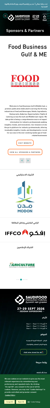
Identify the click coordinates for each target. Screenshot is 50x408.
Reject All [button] (21, 402)
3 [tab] (21, 279)
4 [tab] (23, 279)
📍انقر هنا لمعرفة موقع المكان (33, 352)
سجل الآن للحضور (42, 372)
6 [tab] (26, 279)
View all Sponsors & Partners (25, 152)
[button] (34, 402)
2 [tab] (18, 279)
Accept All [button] (9, 402)
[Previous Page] (22, 160)
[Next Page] (28, 160)
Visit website (25, 142)
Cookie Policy (10, 395)
